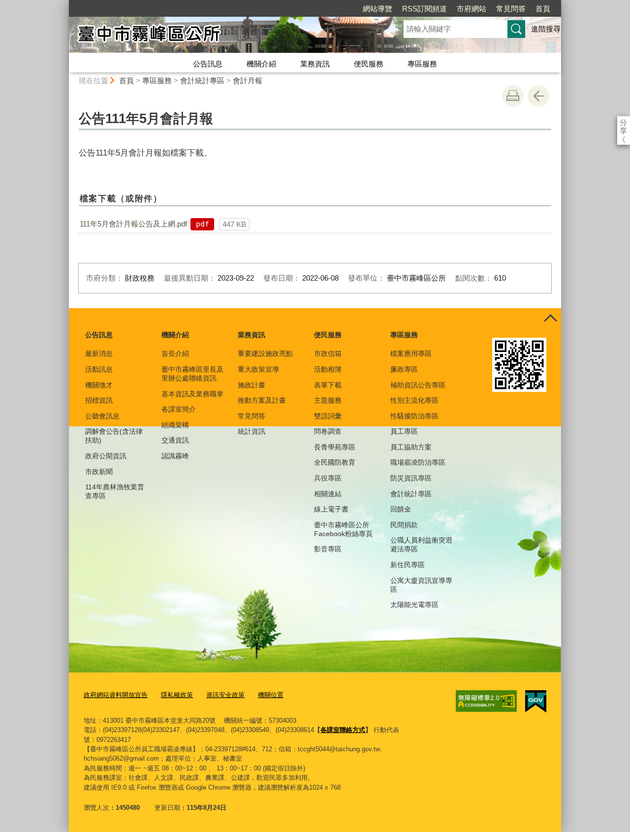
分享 (623, 122)
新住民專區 (407, 565)
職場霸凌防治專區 (417, 462)
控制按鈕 (550, 319)
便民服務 (368, 64)
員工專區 (404, 431)
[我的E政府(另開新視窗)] (535, 701)
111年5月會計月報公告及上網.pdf (133, 224)
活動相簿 (328, 369)
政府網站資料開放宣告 (116, 695)
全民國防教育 (334, 462)
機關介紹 (261, 64)
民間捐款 (404, 525)
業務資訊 (315, 64)
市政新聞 (99, 472)
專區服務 (422, 64)
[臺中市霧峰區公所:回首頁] (224, 36)
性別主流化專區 (414, 400)
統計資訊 (251, 431)
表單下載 (328, 385)
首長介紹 (175, 353)
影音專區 (328, 549)
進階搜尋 (546, 29)
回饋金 (400, 509)
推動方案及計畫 (262, 400)
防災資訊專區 (411, 478)
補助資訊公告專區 (417, 385)
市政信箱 (328, 353)
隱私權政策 (177, 695)
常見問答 (511, 8)
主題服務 (328, 400)
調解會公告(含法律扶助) (114, 435)
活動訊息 (99, 369)
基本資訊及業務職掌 (192, 394)
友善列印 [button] (513, 96)
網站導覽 (377, 8)
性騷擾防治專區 (414, 416)
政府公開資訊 (105, 456)
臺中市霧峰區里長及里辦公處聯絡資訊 (192, 373)
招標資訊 (99, 400)
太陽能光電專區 (414, 604)
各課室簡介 (178, 409)
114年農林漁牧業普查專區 (114, 491)
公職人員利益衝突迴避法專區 (421, 544)
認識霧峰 (175, 456)
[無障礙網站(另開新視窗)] (486, 701)
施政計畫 (251, 385)
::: (64, 4)
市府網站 (471, 8)
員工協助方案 (411, 447)
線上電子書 (331, 509)
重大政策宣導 (258, 369)
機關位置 (271, 695)
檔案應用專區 (411, 353)
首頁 (543, 8)
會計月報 (247, 80)
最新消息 (99, 353)
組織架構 (175, 425)
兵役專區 (328, 478)
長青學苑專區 (334, 447)
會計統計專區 (202, 80)
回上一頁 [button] (538, 96)
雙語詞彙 (328, 416)
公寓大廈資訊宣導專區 (421, 584)
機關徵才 (99, 385)
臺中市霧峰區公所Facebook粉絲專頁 (343, 529)
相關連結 (328, 494)
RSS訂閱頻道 (424, 8)
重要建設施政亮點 (265, 353)
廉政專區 (404, 369)
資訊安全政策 (225, 695)
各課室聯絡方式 (342, 730)
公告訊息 (207, 64)
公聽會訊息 (102, 416)
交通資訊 (175, 440)
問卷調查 (328, 431)
